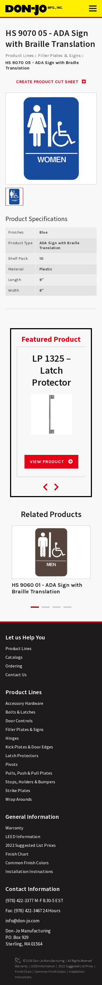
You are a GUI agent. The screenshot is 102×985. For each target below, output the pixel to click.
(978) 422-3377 (19, 901)
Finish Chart (17, 854)
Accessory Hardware (24, 703)
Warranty (14, 827)
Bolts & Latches (20, 712)
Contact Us (16, 674)
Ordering (13, 666)
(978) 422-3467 (28, 911)
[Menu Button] (93, 10)
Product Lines (19, 55)
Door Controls (19, 720)
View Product (47, 461)
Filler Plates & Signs (59, 55)
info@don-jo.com (22, 921)
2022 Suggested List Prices (30, 845)
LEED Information (22, 836)
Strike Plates (17, 790)
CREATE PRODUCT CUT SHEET (47, 81)
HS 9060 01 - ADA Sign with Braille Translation (47, 588)
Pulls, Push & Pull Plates (28, 773)
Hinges (12, 738)
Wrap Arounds (18, 799)
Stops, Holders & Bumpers (30, 781)
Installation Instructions (29, 871)
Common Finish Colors (27, 862)
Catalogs (14, 657)
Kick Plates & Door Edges (29, 747)
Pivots (11, 764)
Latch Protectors (21, 755)
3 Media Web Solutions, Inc (17, 960)
